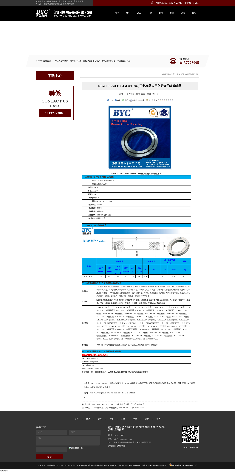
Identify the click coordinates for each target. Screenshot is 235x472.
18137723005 (54, 113)
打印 (111, 100)
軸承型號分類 (192, 74)
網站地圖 (112, 446)
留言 (183, 13)
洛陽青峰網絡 (134, 466)
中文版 (188, 3)
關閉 (126, 100)
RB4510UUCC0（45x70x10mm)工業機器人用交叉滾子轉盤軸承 (118, 404)
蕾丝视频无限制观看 (91, 61)
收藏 (119, 100)
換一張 (80, 448)
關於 (128, 13)
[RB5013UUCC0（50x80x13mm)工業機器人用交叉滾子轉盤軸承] (140, 169)
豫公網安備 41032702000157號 (184, 466)
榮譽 (172, 13)
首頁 (117, 13)
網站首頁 (180, 74)
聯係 (193, 13)
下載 (150, 13)
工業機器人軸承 (124, 61)
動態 (161, 13)
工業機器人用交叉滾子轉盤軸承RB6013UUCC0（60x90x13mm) (118, 408)
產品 (139, 13)
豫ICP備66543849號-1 (158, 466)
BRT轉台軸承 (75, 61)
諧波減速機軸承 (108, 61)
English (196, 3)
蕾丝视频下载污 (61, 61)
